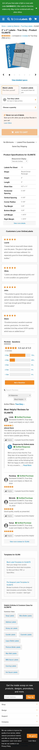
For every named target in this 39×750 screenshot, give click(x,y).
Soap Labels (10, 616)
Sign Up (30, 697)
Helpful (9, 440)
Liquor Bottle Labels (12, 641)
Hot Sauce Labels (11, 672)
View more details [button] (19, 223)
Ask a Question (19, 382)
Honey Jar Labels (11, 628)
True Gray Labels (26, 26)
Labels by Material (13, 26)
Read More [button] (27, 465)
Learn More (32, 741)
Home (4, 26)
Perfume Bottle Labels (13, 647)
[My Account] (30, 19)
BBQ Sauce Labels (12, 660)
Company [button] (5, 722)
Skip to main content (7, 11)
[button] (3, 19)
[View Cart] (35, 19)
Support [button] (5, 716)
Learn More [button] (8, 123)
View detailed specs (19, 80)
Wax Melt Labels (11, 653)
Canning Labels (11, 666)
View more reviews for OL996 (19, 541)
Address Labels (11, 622)
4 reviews (25, 36)
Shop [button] (4, 704)
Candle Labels (10, 634)
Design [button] (4, 710)
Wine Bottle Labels (25, 616)
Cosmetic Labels (26, 634)
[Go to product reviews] (6, 36)
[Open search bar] (8, 19)
